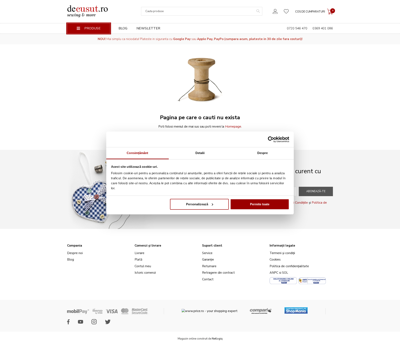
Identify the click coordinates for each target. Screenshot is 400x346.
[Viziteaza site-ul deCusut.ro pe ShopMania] (296, 309)
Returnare (209, 266)
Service (207, 253)
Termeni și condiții (282, 253)
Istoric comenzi (145, 273)
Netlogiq (217, 339)
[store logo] (87, 11)
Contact (208, 279)
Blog (123, 28)
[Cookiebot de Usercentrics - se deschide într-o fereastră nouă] (271, 139)
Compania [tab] (74, 245)
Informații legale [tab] (282, 245)
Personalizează (197, 204)
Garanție (208, 259)
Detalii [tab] (200, 153)
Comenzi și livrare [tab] (148, 245)
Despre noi (75, 253)
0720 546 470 (297, 28)
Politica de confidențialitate (289, 266)
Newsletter (148, 28)
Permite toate (259, 204)
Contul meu (143, 266)
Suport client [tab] (212, 245)
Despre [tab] (262, 153)
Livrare (139, 253)
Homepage (233, 126)
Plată (138, 259)
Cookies (275, 259)
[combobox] (201, 11)
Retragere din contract (218, 273)
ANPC (274, 273)
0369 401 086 (322, 28)
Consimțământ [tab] (137, 153)
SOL (285, 273)
